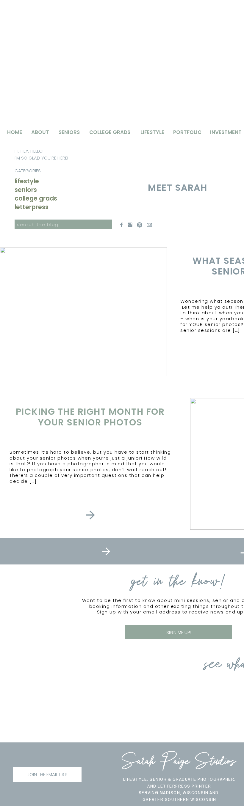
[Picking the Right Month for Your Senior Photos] (90, 515)
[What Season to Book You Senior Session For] (83, 311)
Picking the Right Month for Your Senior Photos (90, 417)
